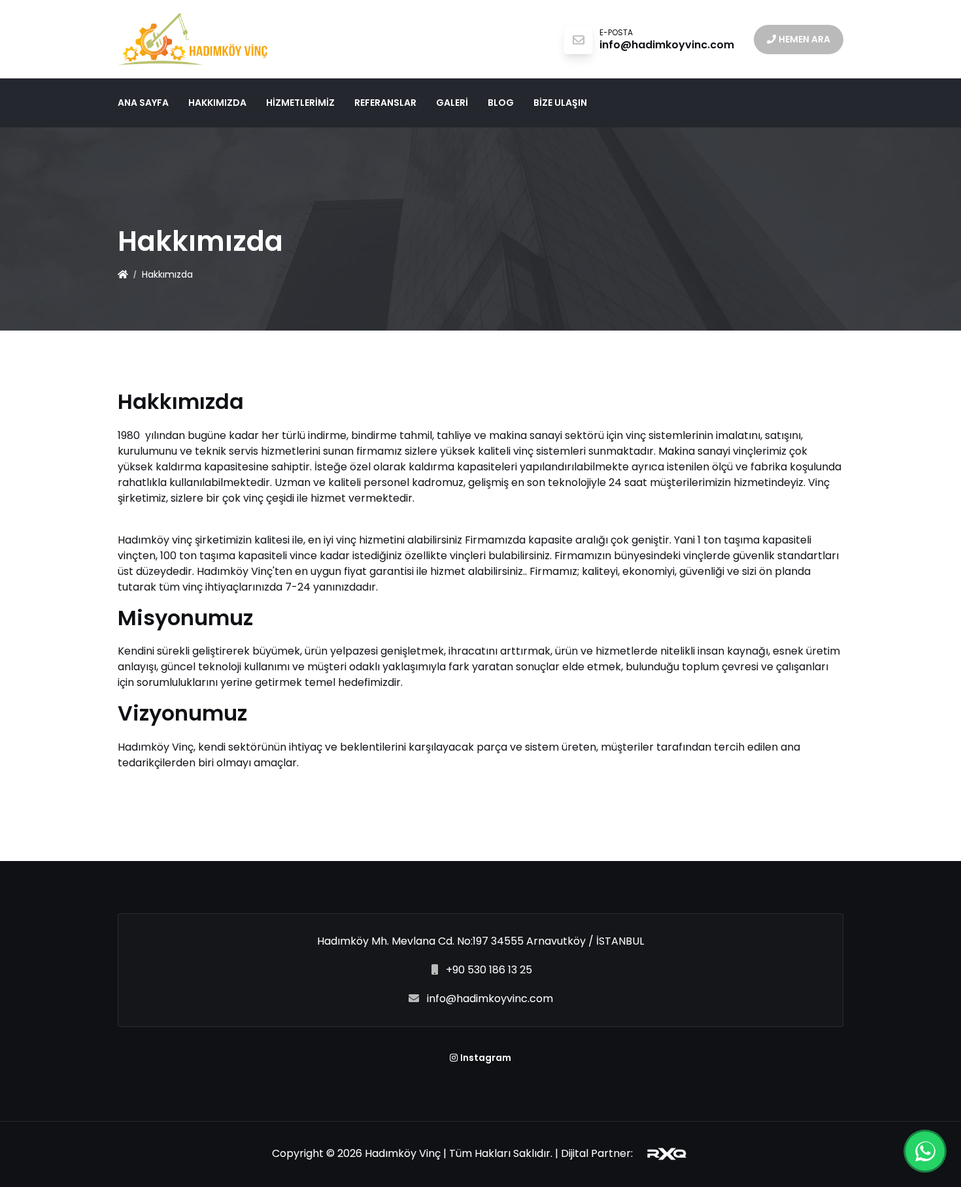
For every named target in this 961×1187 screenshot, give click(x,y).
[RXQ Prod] (661, 1153)
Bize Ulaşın (560, 102)
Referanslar (385, 102)
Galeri (452, 102)
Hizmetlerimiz (300, 102)
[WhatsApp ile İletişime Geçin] (925, 1151)
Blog (501, 102)
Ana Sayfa (143, 102)
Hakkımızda (217, 102)
